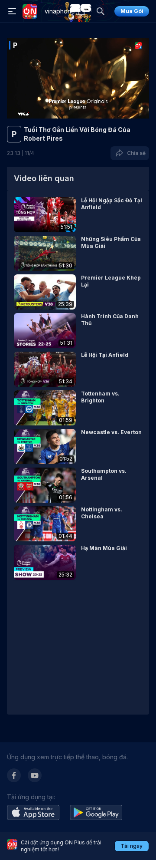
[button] (78, 214)
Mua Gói (131, 11)
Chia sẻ (135, 153)
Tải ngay (131, 846)
